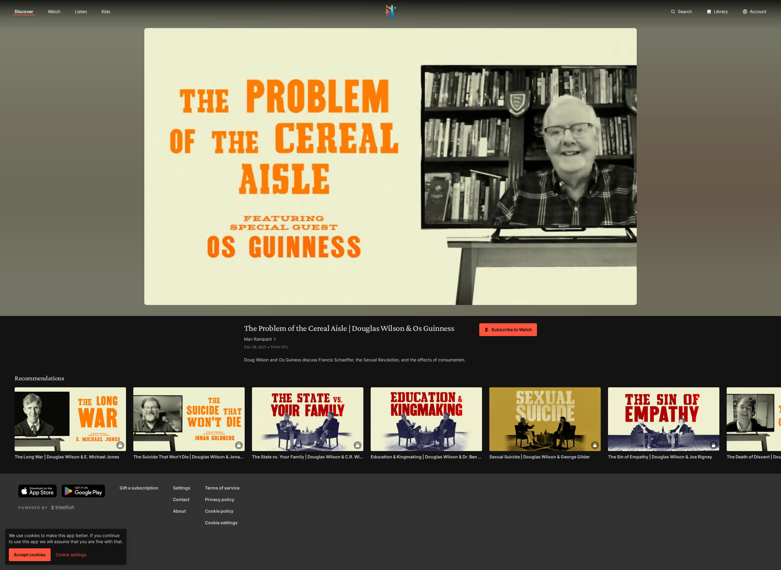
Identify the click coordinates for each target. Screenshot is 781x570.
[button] (508, 329)
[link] (24, 11)
